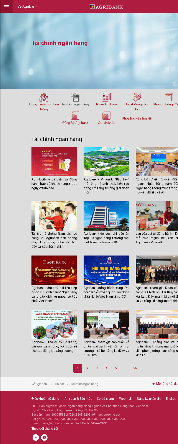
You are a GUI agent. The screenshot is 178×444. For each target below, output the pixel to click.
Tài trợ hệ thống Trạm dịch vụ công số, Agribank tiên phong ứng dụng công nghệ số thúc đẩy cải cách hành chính (54, 240)
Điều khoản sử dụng (45, 399)
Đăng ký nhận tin (149, 399)
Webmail (125, 399)
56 (135, 368)
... (126, 368)
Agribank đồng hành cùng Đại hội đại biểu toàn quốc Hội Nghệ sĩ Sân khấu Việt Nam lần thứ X (106, 292)
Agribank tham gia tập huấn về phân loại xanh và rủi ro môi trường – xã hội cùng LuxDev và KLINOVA (106, 349)
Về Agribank (27, 7)
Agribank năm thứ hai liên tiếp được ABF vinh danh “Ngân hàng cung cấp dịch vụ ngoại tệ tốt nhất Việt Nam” (54, 294)
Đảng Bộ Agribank (75, 123)
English (171, 399)
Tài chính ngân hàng (75, 104)
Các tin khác (106, 123)
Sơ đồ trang (105, 399)
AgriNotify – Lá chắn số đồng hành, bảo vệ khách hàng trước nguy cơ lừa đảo (54, 184)
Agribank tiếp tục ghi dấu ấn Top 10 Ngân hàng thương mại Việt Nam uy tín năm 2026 (106, 238)
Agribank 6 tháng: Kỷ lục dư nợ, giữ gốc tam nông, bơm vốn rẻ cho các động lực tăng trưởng (54, 347)
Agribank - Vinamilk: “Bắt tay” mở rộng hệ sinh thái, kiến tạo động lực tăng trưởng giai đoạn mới (106, 186)
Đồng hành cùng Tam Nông (44, 107)
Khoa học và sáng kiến (137, 118)
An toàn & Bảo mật (78, 399)
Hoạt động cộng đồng (138, 107)
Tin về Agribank (106, 104)
